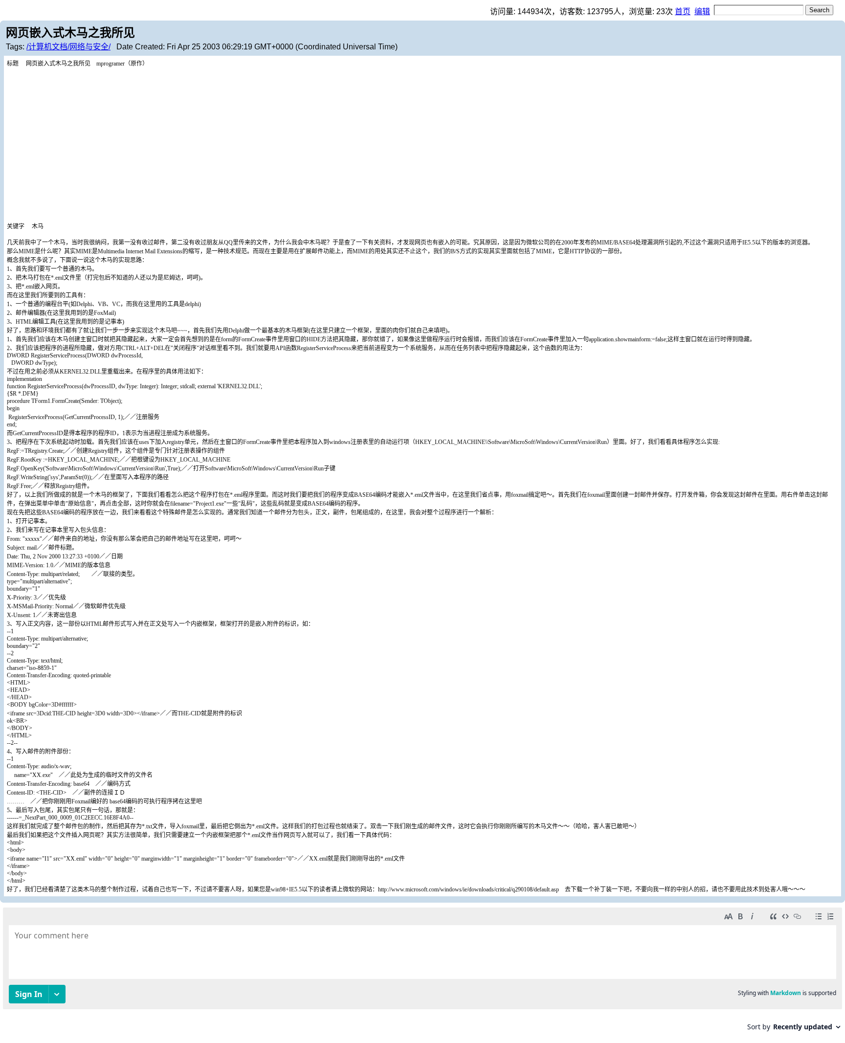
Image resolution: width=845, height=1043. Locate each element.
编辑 (702, 11)
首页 (682, 11)
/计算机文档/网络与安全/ (68, 47)
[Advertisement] (422, 140)
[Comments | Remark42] (422, 973)
